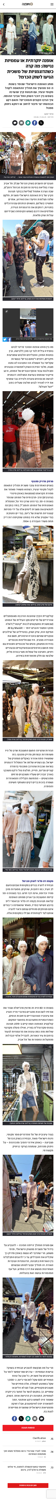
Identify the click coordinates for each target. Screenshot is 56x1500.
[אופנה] (28, 4)
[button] (28, 156)
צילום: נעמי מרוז (46, 53)
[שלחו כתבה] (21, 123)
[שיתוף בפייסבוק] (34, 123)
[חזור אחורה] (4, 4)
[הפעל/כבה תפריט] (52, 4)
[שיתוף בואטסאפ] (28, 123)
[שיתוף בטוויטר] (41, 123)
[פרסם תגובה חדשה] (15, 123)
